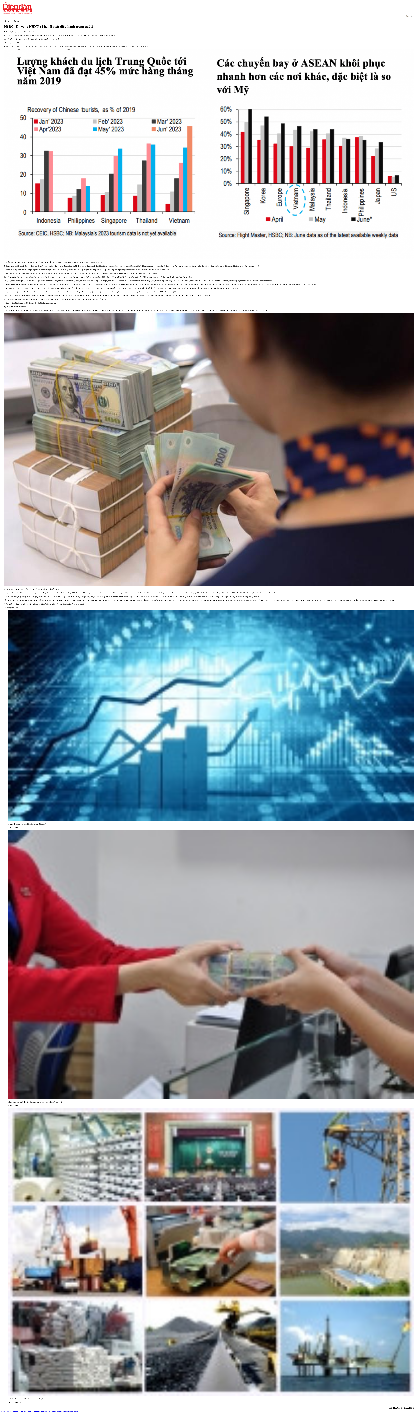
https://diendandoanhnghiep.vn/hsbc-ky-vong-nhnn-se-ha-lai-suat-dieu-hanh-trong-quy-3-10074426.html (39, 1411)
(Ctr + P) (412, 16)
